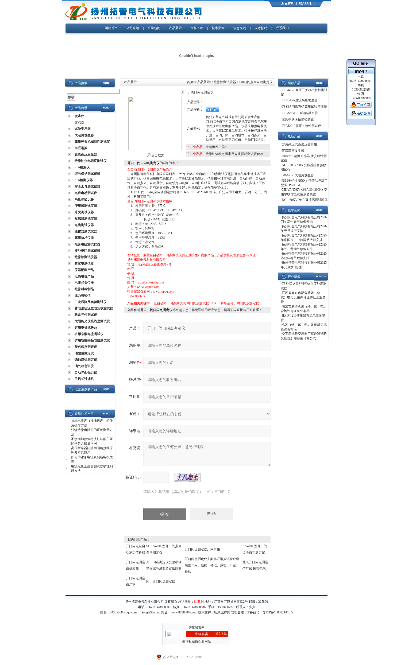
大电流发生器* (216, 147)
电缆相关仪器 (84, 283)
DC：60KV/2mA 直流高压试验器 (305, 200)
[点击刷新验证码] (187, 477)
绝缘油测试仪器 (86, 257)
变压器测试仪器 (86, 206)
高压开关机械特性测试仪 (92, 141)
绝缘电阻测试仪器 (87, 244)
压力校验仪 (83, 295)
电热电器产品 (84, 276)
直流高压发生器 (86, 154)
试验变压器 (83, 129)
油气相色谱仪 (84, 366)
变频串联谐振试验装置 (298, 119)
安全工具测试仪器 (87, 186)
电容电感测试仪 (86, 193)
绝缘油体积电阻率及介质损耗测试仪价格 (234, 154)
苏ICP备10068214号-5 (278, 612)
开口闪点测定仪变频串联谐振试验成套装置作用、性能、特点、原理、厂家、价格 (212, 565)
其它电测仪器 (84, 263)
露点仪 (79, 122)
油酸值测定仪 (84, 353)
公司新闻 (154, 28)
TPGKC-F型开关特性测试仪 (301, 126)
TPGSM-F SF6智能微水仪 (300, 113)
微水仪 (79, 116)
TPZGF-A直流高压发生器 (300, 100)
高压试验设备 (84, 199)
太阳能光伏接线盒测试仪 (92, 321)
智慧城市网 (222, 612)
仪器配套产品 (84, 270)
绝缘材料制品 (84, 289)
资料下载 (196, 28)
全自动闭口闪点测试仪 (170, 303)
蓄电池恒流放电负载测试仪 (94, 308)
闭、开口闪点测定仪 (160, 581)
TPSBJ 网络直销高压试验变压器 (304, 106)
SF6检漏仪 (82, 167)
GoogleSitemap (150, 612)
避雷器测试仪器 (86, 231)
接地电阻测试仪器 (87, 250)
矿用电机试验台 (86, 327)
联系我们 (282, 28)
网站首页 (111, 28)
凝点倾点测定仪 (86, 347)
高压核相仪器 (84, 238)
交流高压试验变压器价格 (299, 144)
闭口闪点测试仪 (198, 303)
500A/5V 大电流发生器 (298, 175)
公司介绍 (132, 28)
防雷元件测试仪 (86, 315)
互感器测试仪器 (86, 218)
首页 (190, 82)
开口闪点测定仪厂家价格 (202, 549)
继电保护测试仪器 (87, 174)
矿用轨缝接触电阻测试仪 (92, 340)
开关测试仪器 (84, 212)
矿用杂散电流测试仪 (89, 334)
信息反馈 (239, 28)
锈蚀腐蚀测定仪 (86, 359)
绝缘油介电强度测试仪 (91, 161)
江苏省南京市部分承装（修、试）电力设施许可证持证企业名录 (303, 297)
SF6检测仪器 (84, 180)
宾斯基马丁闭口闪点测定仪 (240, 303)
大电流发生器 (84, 135)
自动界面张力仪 (86, 372)
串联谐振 (81, 148)
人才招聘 (261, 28)
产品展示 (175, 28)
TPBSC (215, 303)
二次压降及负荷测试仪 (91, 302)
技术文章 (218, 28)
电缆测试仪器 (84, 225)
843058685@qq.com (123, 612)
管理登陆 (237, 612)
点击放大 (157, 155)
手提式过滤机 (84, 379)
